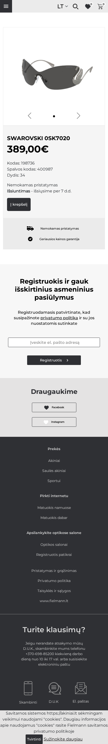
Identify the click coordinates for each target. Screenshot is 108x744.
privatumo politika (59, 317)
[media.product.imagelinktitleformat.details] (54, 116)
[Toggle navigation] (6, 6)
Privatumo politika (54, 580)
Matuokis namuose (54, 507)
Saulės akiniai (54, 470)
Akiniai (54, 460)
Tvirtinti (34, 739)
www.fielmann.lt (54, 601)
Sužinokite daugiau (63, 739)
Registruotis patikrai (54, 554)
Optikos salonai (54, 544)
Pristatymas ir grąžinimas (54, 570)
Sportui (54, 481)
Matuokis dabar (54, 517)
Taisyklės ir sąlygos (54, 591)
